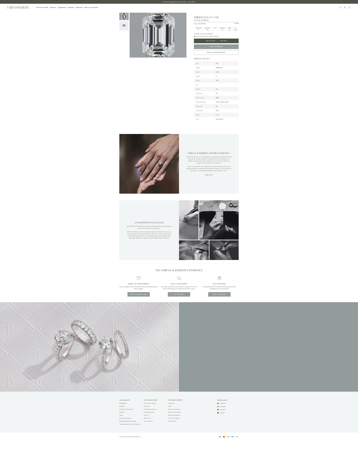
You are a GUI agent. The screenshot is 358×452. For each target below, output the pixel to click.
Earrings (121, 412)
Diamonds (79, 7)
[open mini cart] (349, 7)
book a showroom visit (216, 52)
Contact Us (171, 403)
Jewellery (53, 7)
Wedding (122, 406)
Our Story (147, 406)
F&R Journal (147, 418)
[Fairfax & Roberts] (18, 7)
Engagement (62, 7)
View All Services (219, 294)
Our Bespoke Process (150, 409)
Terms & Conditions (174, 418)
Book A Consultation (138, 294)
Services (146, 415)
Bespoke (71, 7)
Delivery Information (174, 415)
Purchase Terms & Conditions (203, 34)
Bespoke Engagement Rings (127, 421)
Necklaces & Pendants (126, 409)
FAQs (169, 406)
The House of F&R (42, 7)
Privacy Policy (172, 421)
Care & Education (149, 412)
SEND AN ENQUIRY (216, 47)
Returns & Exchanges (174, 412)
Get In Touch (179, 294)
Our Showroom (148, 421)
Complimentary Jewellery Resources (130, 424)
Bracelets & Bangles (125, 418)
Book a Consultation (91, 7)
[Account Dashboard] (345, 7)
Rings (121, 415)
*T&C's (207, 175)
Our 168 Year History (150, 403)
